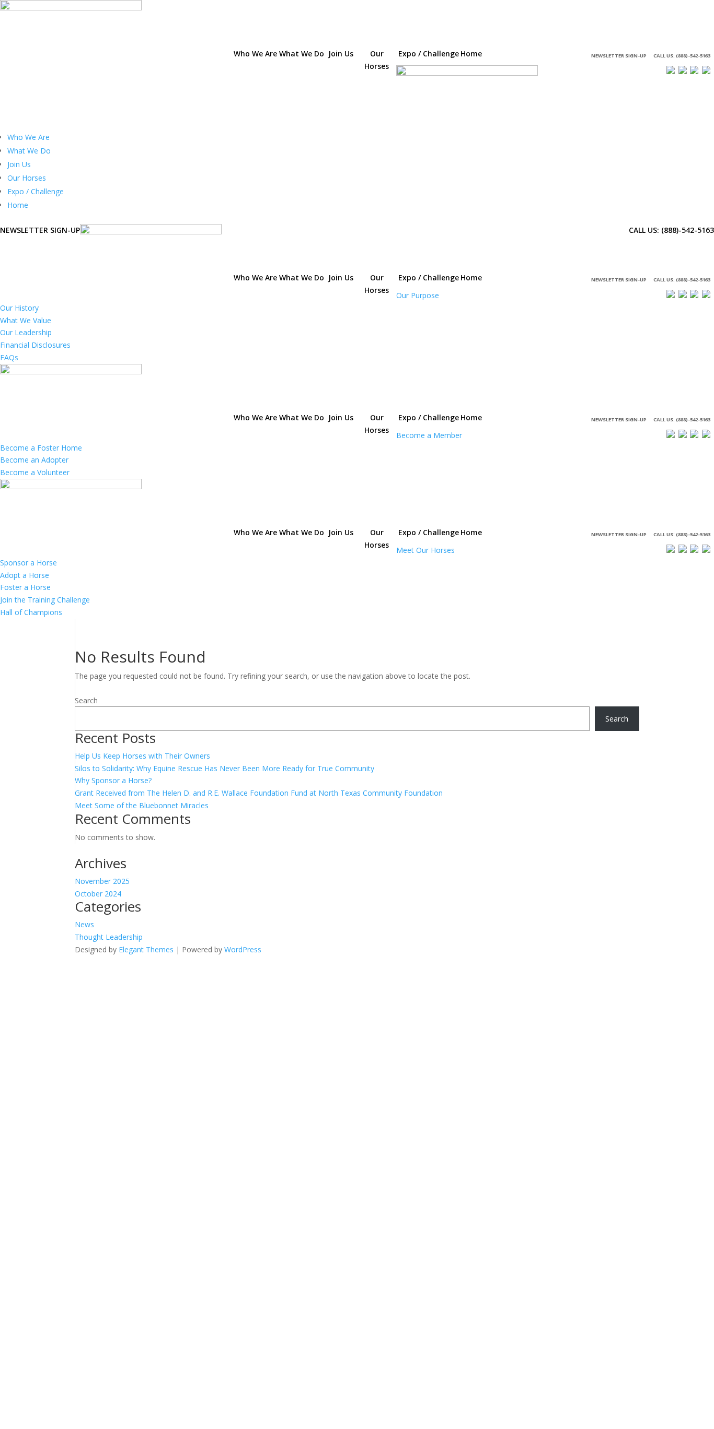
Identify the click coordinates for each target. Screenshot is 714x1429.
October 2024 (98, 894)
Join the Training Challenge (45, 600)
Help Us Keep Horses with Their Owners (142, 756)
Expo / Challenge (35, 191)
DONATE (514, 56)
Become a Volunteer (35, 472)
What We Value (25, 320)
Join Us (19, 164)
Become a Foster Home (41, 448)
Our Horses (26, 178)
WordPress (242, 949)
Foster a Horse (25, 587)
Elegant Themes (146, 949)
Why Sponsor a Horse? (113, 780)
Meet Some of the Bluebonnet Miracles (142, 805)
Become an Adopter (34, 460)
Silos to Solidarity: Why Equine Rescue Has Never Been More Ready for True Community (224, 768)
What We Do (29, 151)
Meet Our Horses (425, 550)
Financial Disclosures (35, 345)
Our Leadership (26, 332)
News (84, 924)
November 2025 (102, 881)
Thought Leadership (109, 937)
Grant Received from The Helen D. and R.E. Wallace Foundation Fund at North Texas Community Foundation (259, 793)
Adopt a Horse (24, 575)
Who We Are (28, 137)
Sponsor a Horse (28, 563)
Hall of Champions (31, 612)
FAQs (9, 357)
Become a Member (429, 435)
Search (86, 700)
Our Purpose (417, 295)
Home (17, 205)
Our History (19, 308)
